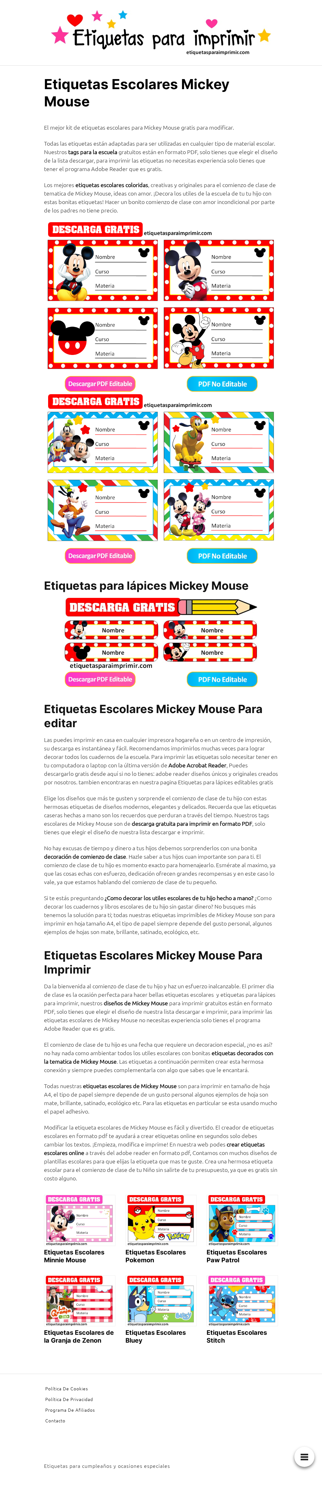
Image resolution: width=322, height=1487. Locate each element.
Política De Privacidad (69, 1399)
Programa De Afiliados (70, 1410)
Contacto (55, 1420)
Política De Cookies (66, 1388)
